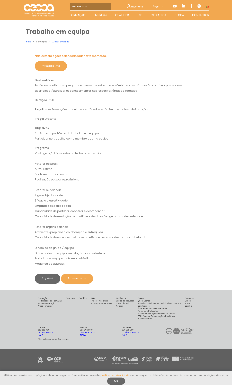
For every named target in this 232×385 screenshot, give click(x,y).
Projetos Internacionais (101, 303)
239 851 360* (128, 329)
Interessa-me (51, 66)
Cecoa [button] (179, 15)
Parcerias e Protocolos (148, 311)
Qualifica (122, 15)
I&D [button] (140, 15)
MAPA (40, 335)
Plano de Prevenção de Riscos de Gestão (156, 313)
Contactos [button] (200, 15)
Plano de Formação (46, 303)
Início (28, 42)
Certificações (144, 306)
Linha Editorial (122, 303)
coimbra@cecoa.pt (130, 332)
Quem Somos (144, 300)
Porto (187, 303)
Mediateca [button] (158, 15)
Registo (158, 6)
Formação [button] (77, 15)
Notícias (119, 306)
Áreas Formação (60, 42)
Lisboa (188, 300)
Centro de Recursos (125, 300)
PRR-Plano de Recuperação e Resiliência (156, 316)
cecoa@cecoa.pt (45, 332)
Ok (116, 381)
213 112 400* (44, 329)
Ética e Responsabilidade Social (152, 308)
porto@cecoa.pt (87, 332)
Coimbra (188, 306)
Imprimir (47, 278)
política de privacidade (115, 375)
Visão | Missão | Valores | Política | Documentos (159, 303)
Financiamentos (145, 318)
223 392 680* (86, 329)
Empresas (100, 15)
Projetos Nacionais (99, 300)
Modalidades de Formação (50, 300)
